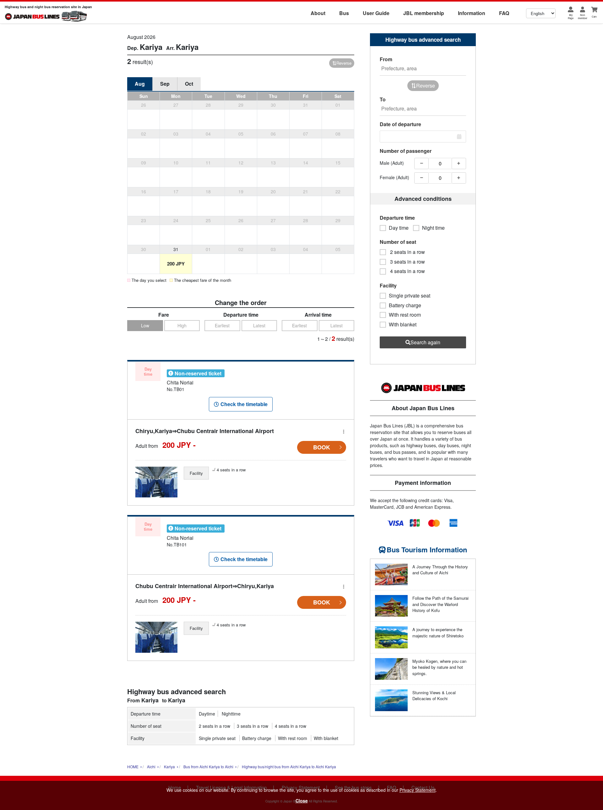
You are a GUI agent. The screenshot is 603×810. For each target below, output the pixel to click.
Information (471, 13)
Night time (433, 227)
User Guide (376, 13)
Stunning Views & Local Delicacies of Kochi (434, 695)
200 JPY (176, 263)
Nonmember (582, 16)
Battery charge (256, 738)
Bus (344, 13)
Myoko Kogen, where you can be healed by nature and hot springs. (439, 667)
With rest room (292, 738)
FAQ (504, 13)
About (318, 13)
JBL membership (423, 13)
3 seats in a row (252, 726)
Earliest (222, 325)
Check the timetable (244, 404)
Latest (259, 325)
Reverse (343, 63)
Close (302, 800)
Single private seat (217, 738)
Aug (140, 83)
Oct (189, 83)
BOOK (321, 447)
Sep (165, 83)
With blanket (326, 738)
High (182, 325)
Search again (425, 342)
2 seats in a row (214, 726)
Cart (594, 16)
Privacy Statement (417, 790)
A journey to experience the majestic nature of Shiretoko (438, 632)
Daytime (207, 714)
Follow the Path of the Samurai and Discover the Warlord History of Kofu (440, 604)
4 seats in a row (290, 726)
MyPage (570, 16)
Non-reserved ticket (198, 373)
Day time (399, 227)
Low (145, 325)
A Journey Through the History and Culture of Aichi (440, 570)
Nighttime (231, 714)
